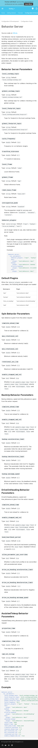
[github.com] (2, 745)
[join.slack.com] (8, 745)
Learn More (28, 4)
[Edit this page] (37, 9)
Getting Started (11, 13)
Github (15, 33)
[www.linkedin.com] (12, 745)
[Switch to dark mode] (32, 8)
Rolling (11, 9)
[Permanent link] (25, 27)
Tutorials (20, 13)
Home (3, 13)
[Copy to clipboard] (35, 254)
